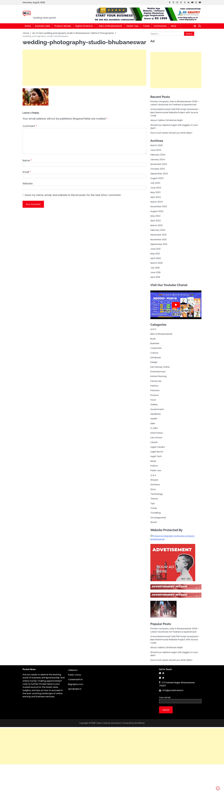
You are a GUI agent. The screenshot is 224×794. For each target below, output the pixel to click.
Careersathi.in (75, 679)
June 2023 (155, 187)
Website (28, 183)
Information (160, 26)
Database (155, 357)
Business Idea (42, 26)
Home (28, 26)
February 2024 (157, 154)
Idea (152, 423)
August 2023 (156, 178)
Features (154, 390)
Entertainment (158, 371)
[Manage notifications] (218, 788)
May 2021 (155, 253)
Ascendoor (116, 723)
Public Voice (74, 674)
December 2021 (158, 234)
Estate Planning (158, 376)
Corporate (156, 348)
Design (153, 362)
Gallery (154, 404)
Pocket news (50, 12)
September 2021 (158, 244)
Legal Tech (156, 456)
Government (157, 409)
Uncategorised (158, 517)
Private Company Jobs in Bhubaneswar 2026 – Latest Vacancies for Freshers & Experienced (174, 103)
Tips (152, 503)
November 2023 (158, 164)
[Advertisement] (84, 68)
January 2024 (157, 159)
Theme (154, 498)
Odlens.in (73, 670)
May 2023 (155, 192)
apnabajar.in (74, 688)
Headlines (155, 413)
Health (153, 418)
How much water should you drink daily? (171, 132)
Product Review (62, 26)
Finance (154, 395)
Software (155, 484)
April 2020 (155, 258)
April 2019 (155, 277)
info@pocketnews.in (172, 690)
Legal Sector (156, 451)
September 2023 (159, 173)
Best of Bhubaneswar (110, 26)
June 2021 (155, 248)
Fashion (154, 385)
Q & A (153, 475)
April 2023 (155, 197)
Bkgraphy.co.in (75, 684)
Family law (155, 380)
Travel (146, 26)
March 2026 (156, 145)
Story (153, 489)
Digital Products (84, 26)
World (153, 522)
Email (27, 172)
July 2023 (155, 182)
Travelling (155, 512)
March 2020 (156, 262)
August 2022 (156, 211)
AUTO (153, 329)
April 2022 (155, 220)
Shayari (154, 479)
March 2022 (156, 225)
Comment (30, 126)
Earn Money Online (160, 366)
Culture (154, 352)
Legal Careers (157, 446)
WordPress (140, 723)
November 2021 (158, 239)
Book (153, 338)
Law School (156, 437)
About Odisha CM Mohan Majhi (166, 120)
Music (153, 460)
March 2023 (156, 201)
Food (153, 399)
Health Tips (133, 26)
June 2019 (155, 272)
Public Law (155, 470)
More (173, 26)
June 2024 (155, 150)
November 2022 (158, 206)
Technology (156, 494)
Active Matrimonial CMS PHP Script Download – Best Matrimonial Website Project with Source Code (175, 112)
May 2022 (155, 215)
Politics (154, 465)
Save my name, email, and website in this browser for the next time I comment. (73, 195)
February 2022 (157, 229)
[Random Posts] (194, 26)
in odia (154, 428)
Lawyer (154, 442)
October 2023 (157, 168)
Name (27, 160)
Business (154, 343)
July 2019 (155, 267)
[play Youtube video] (175, 304)
